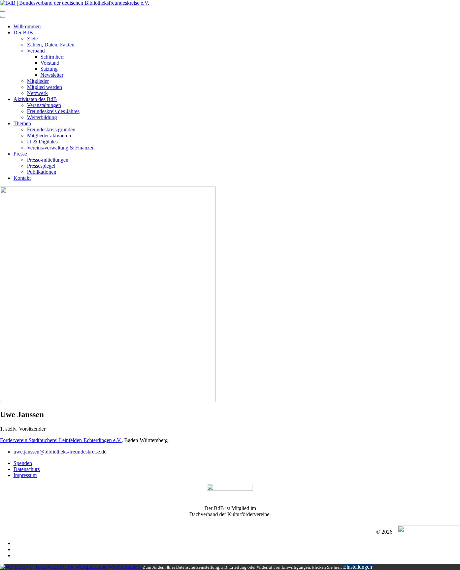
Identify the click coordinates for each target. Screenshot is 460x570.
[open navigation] (2, 11)
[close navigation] (2, 17)
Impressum (25, 475)
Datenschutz (26, 469)
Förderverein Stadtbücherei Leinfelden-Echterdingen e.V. (61, 440)
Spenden (22, 463)
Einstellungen (357, 567)
